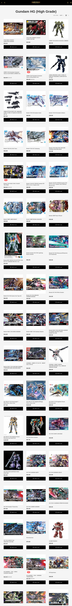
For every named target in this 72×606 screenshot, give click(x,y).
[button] (62, 15)
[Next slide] (21, 62)
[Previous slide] (6, 62)
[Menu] (1, 2)
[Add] (21, 36)
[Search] (4, 2)
